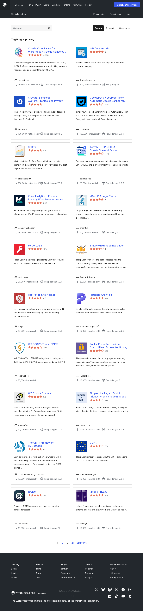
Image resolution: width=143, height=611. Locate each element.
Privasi (14, 577)
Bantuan (64, 569)
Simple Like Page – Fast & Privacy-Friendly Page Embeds (108, 395)
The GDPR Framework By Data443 (41, 444)
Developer (66, 573)
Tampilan (40, 564)
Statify (32, 147)
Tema (38, 569)
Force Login (35, 245)
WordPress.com (118, 564)
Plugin (38, 573)
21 (73, 542)
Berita (14, 569)
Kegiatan (89, 569)
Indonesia (42, 593)
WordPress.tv (68, 577)
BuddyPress (116, 577)
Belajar (64, 564)
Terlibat (88, 564)
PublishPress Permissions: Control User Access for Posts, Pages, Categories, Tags (108, 346)
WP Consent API (99, 48)
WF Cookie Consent (40, 393)
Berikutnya (82, 543)
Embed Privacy (98, 491)
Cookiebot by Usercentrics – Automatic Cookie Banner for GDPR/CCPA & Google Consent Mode (108, 99)
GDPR (93, 442)
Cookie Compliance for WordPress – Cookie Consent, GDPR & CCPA (46, 50)
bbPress (115, 573)
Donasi (89, 573)
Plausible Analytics (101, 294)
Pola (38, 577)
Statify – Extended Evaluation (107, 245)
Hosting (14, 573)
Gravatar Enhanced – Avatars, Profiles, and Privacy (45, 99)
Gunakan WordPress (127, 5)
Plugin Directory (18, 14)
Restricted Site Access (41, 294)
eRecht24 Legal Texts (103, 196)
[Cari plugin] (49, 28)
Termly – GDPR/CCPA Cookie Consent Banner (104, 149)
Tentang (15, 564)
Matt (113, 569)
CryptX (32, 491)
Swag (89, 577)
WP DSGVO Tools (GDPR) (43, 344)
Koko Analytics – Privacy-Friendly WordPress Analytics (45, 198)
